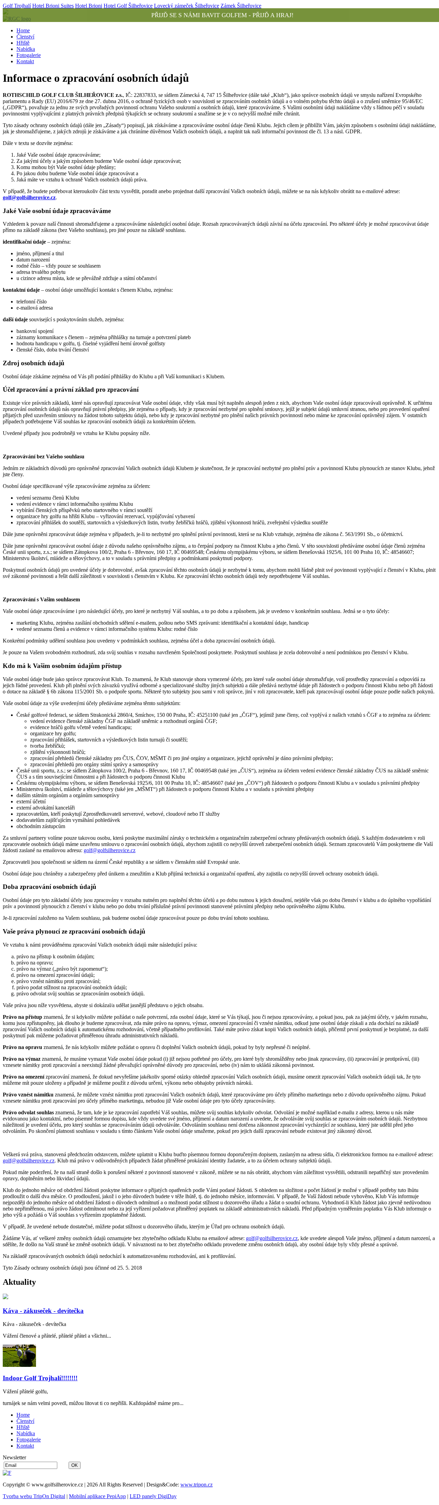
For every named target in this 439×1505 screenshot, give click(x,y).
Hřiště (22, 43)
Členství (25, 37)
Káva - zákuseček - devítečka (43, 1310)
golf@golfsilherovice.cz (29, 197)
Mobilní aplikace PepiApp (97, 1496)
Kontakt (25, 61)
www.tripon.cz (196, 1484)
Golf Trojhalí (17, 6)
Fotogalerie (28, 55)
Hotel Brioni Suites (53, 6)
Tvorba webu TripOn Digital (34, 1496)
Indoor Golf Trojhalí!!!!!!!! (40, 1378)
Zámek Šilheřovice (241, 6)
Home (23, 30)
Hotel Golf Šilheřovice (128, 6)
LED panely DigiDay (153, 1496)
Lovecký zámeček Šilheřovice (186, 6)
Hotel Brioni (88, 6)
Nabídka (25, 49)
